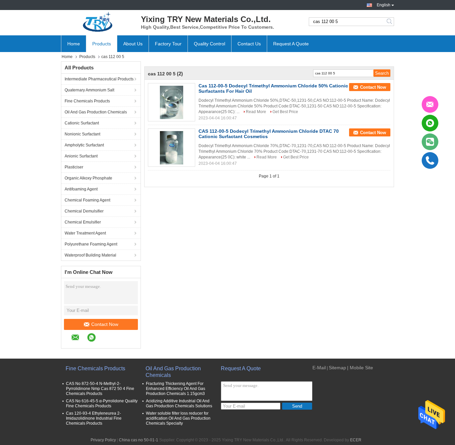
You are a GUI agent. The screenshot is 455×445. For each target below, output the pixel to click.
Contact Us (249, 43)
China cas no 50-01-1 (138, 440)
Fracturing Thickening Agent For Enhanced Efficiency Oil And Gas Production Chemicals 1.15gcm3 (175, 388)
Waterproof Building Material (90, 255)
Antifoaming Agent (81, 189)
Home (73, 43)
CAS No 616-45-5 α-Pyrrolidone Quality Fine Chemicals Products (102, 403)
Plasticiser (74, 167)
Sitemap (337, 367)
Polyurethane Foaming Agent (91, 244)
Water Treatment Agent (85, 233)
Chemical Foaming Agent (87, 200)
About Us (133, 43)
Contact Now (104, 324)
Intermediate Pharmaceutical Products (99, 79)
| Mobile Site (360, 367)
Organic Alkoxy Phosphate (88, 178)
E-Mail (319, 367)
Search (390, 21)
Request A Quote (291, 43)
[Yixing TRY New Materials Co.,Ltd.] (97, 22)
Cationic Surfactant (82, 123)
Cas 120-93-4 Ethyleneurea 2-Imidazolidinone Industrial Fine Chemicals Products (94, 418)
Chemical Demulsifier (84, 211)
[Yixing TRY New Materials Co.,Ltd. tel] (114, 338)
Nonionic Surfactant (82, 134)
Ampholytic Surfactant (84, 145)
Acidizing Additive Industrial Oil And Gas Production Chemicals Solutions (179, 403)
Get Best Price (285, 111)
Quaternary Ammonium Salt (89, 90)
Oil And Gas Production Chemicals (96, 112)
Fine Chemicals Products (87, 101)
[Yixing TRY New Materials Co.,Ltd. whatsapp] (94, 338)
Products (101, 43)
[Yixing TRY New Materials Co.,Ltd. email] (78, 338)
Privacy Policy (103, 440)
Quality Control (209, 43)
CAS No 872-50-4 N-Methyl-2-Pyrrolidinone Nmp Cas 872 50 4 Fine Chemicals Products (100, 388)
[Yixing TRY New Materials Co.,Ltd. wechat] (106, 338)
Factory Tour (168, 43)
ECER (355, 440)
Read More (256, 111)
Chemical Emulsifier (83, 222)
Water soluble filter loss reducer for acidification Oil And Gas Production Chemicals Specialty (178, 418)
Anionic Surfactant (81, 156)
